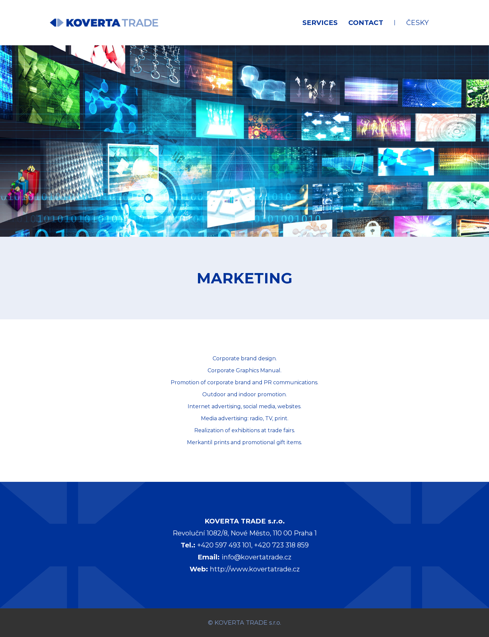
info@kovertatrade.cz (256, 557)
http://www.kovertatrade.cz (255, 569)
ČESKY (417, 23)
